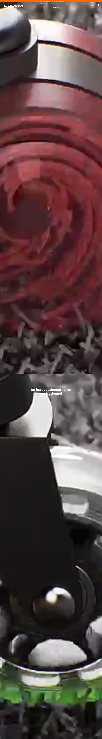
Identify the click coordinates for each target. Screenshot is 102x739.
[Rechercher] (92, 5)
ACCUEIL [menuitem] (29, 4)
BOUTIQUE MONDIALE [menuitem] (77, 4)
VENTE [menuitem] (37, 4)
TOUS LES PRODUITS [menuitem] (52, 4)
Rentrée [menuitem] (56, 7)
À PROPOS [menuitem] (65, 4)
